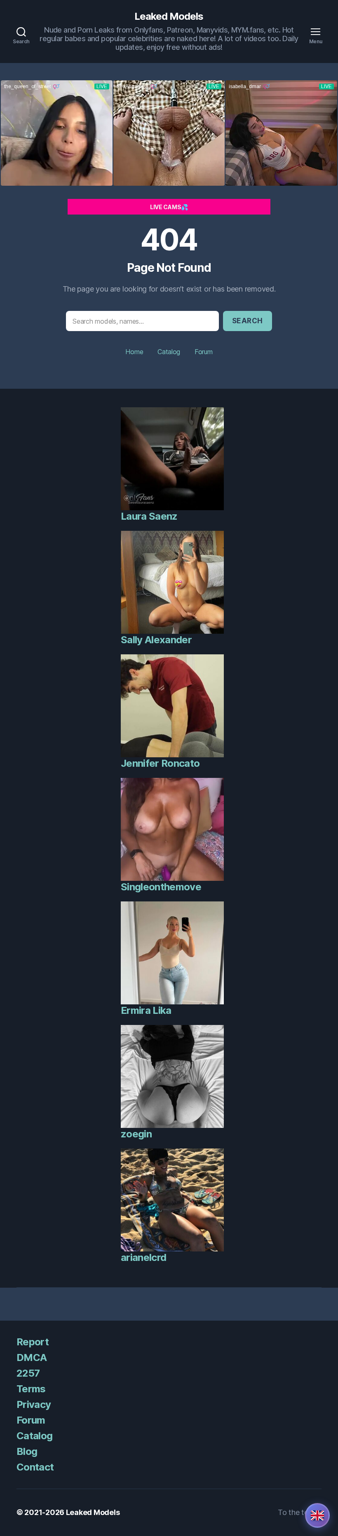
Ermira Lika (146, 1010)
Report (32, 1342)
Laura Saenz (149, 516)
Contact (35, 1467)
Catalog (168, 352)
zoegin (136, 1134)
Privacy (33, 1404)
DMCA (31, 1357)
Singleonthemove (161, 887)
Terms (31, 1389)
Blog (26, 1451)
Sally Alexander (156, 640)
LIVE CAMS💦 (169, 206)
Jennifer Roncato (160, 763)
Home (134, 352)
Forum (204, 352)
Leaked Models (168, 16)
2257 (28, 1373)
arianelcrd (143, 1257)
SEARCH (247, 321)
